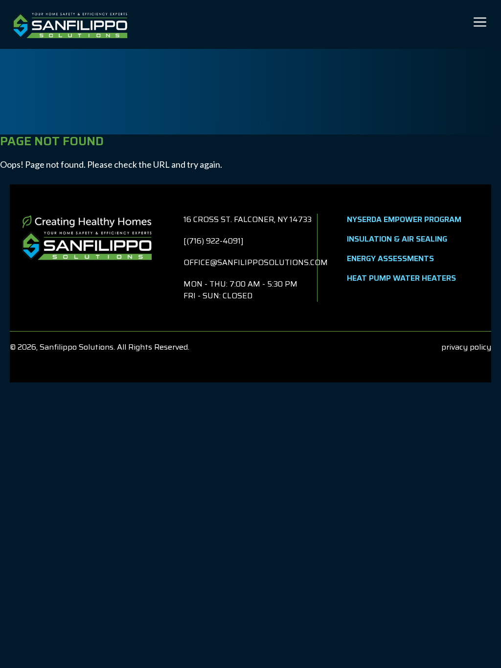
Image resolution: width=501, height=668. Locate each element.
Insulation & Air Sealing (397, 239)
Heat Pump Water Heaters (401, 278)
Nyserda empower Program (404, 219)
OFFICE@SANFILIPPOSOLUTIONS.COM (255, 262)
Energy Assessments (390, 258)
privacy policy (466, 347)
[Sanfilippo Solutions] (70, 24)
